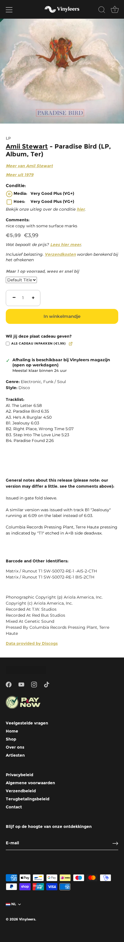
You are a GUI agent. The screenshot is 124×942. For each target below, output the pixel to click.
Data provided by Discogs (32, 643)
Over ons (15, 747)
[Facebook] (9, 684)
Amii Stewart (27, 146)
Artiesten (15, 755)
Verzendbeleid (21, 790)
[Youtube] (21, 684)
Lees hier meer (65, 244)
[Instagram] (34, 684)
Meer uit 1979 (19, 174)
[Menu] (9, 9)
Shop (11, 739)
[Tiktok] (47, 684)
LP (8, 138)
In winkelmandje (62, 316)
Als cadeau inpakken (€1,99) (38, 343)
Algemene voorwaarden (30, 782)
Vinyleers (27, 919)
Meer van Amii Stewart (29, 165)
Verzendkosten (60, 254)
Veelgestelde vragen (27, 723)
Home (12, 731)
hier (81, 209)
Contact (14, 807)
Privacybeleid (19, 774)
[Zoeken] (101, 10)
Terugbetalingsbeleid (27, 798)
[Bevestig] (115, 843)
